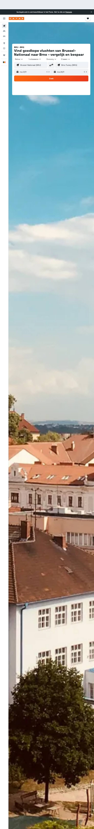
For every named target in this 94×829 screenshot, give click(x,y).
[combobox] (51, 59)
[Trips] (4, 55)
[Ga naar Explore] (4, 43)
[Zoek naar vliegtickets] (4, 25)
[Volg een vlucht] (4, 48)
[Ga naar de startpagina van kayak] (16, 18)
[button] (91, 12)
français (68, 12)
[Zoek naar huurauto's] (4, 36)
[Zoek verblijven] (4, 31)
